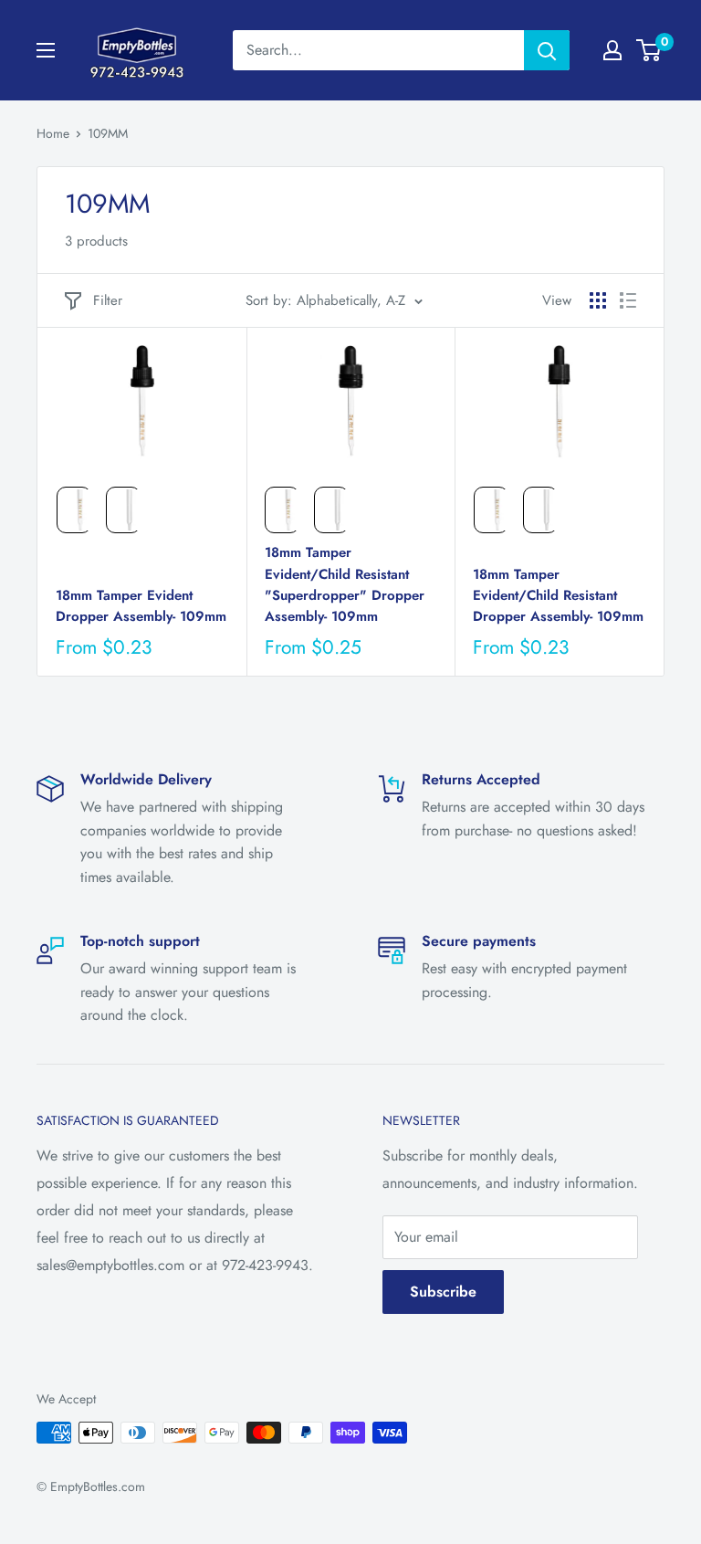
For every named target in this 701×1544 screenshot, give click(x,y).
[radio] (74, 510)
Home (53, 133)
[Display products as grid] (598, 300)
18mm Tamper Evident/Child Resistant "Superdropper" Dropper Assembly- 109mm (344, 584)
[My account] (612, 50)
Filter (107, 300)
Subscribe (443, 1291)
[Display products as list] (628, 300)
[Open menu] (46, 50)
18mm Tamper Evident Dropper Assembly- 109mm (141, 605)
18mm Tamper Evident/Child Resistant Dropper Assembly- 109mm (558, 595)
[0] (649, 50)
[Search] (547, 50)
